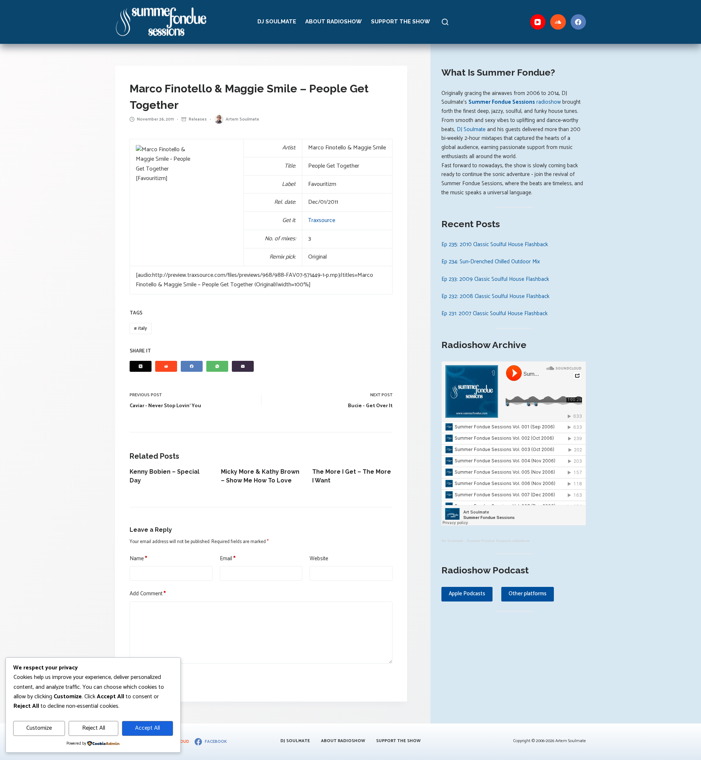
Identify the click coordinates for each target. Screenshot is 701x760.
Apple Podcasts (467, 593)
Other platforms (528, 593)
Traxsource (321, 220)
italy (140, 328)
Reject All (93, 728)
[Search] (445, 22)
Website (319, 558)
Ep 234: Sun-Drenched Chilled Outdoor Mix (490, 261)
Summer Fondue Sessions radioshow (498, 541)
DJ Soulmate (276, 21)
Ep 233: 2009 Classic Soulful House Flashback (495, 279)
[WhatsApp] (217, 366)
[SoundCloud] (558, 22)
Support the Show (400, 21)
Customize (39, 728)
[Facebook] (578, 22)
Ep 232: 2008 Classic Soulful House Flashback (495, 296)
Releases (198, 119)
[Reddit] (166, 366)
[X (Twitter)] (141, 366)
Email (227, 558)
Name (138, 558)
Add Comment (148, 593)
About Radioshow (333, 21)
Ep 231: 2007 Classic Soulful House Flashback (494, 313)
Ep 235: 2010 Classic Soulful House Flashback (494, 244)
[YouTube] (538, 22)
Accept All (147, 728)
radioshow (514, 102)
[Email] (243, 366)
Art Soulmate (452, 541)
